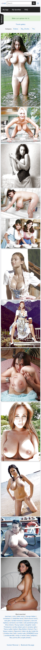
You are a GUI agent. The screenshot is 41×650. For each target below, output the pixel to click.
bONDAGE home (32, 633)
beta (28, 635)
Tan (35, 629)
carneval (12, 623)
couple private (25, 637)
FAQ (26, 9)
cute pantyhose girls (30, 623)
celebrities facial (18, 618)
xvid (4, 3)
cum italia (19, 623)
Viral (6, 625)
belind (15, 629)
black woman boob (30, 618)
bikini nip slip (26, 631)
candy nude (22, 633)
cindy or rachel (20, 635)
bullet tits (35, 631)
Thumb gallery (20, 24)
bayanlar (27, 620)
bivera (11, 625)
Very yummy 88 (14, 637)
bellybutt (33, 635)
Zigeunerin (17, 631)
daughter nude (30, 625)
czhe (14, 616)
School (30, 629)
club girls (7, 620)
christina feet (8, 633)
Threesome (7, 627)
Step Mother (23, 629)
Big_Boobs (25, 29)
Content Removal (12, 645)
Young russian (19, 625)
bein (15, 633)
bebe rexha (20, 616)
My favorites (16, 9)
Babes (15, 29)
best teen (8, 616)
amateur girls (32, 627)
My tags (5, 9)
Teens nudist (8, 629)
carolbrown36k (9, 635)
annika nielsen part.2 (19, 627)
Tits (33, 29)
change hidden (31, 616)
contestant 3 (7, 618)
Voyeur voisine (8, 631)
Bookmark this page (27, 645)
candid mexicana (17, 620)
